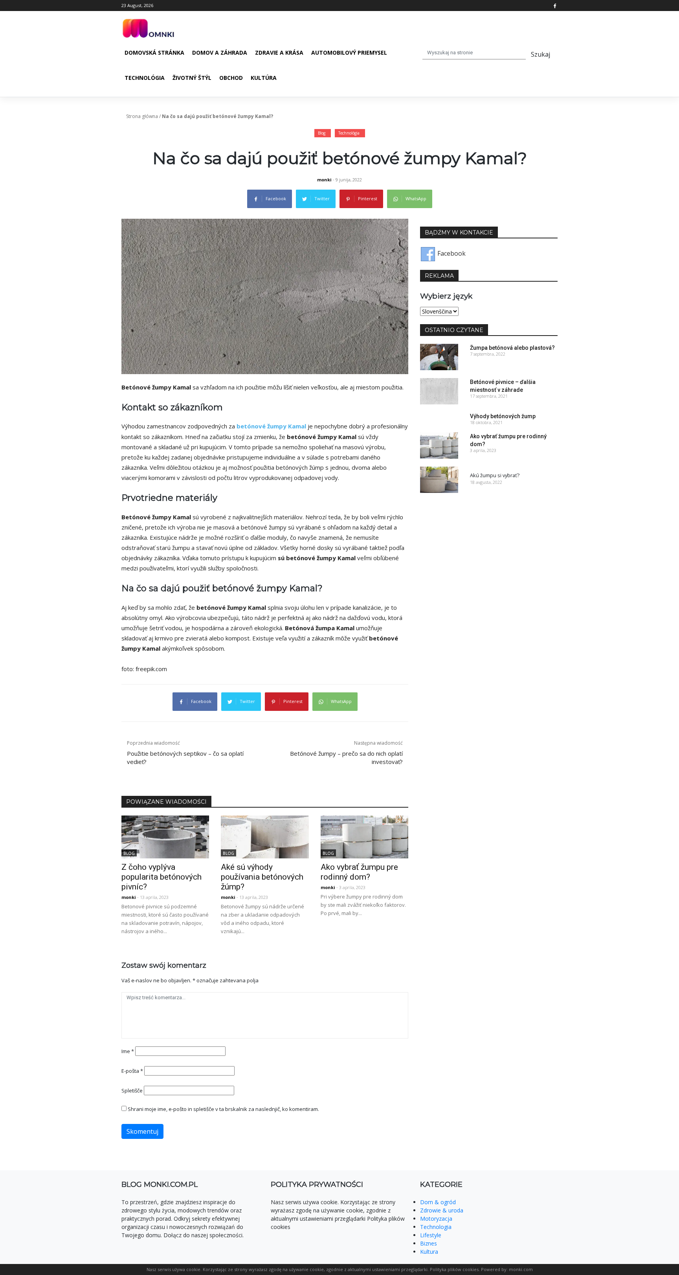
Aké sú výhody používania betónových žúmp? (262, 876)
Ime (127, 1051)
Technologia (435, 1227)
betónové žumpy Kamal (271, 426)
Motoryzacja (436, 1218)
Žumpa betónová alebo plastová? (512, 348)
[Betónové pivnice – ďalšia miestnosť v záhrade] (439, 390)
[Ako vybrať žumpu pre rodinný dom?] (364, 836)
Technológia (145, 77)
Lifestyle (430, 1235)
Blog (321, 133)
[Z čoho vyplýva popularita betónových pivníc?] (165, 836)
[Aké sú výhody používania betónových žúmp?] (264, 836)
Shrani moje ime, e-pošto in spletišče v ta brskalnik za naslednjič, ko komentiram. (223, 1109)
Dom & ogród (438, 1202)
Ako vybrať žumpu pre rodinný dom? (359, 872)
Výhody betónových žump (503, 416)
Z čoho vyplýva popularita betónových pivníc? (161, 876)
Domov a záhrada (219, 52)
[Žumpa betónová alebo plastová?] (439, 356)
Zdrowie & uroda (441, 1210)
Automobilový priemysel (349, 52)
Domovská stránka (154, 52)
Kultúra (264, 77)
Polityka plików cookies (454, 1269)
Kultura (429, 1251)
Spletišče (132, 1090)
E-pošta (132, 1070)
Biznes (428, 1243)
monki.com (521, 1269)
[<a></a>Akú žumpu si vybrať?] (439, 479)
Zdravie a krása (279, 52)
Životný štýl (192, 77)
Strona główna (142, 116)
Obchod (231, 77)
